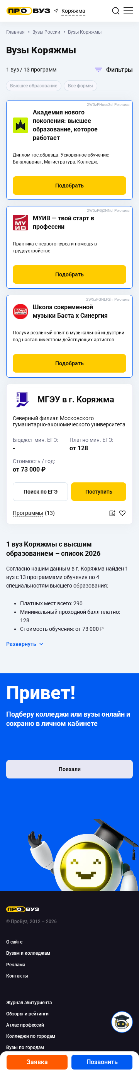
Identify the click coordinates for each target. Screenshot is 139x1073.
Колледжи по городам (30, 1036)
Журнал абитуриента (29, 1002)
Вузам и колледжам (28, 953)
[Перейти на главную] (28, 11)
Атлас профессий (25, 1025)
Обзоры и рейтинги (27, 1014)
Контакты (17, 976)
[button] (69, 185)
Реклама (121, 104)
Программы (28, 513)
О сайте (14, 942)
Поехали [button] (70, 769)
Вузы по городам (25, 1047)
